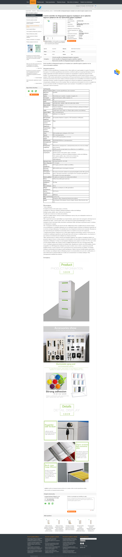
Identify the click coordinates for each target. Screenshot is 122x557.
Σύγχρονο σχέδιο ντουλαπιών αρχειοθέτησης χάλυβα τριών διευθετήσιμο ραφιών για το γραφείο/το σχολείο (52, 540)
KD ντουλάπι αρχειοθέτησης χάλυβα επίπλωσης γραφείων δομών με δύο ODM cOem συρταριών (52, 544)
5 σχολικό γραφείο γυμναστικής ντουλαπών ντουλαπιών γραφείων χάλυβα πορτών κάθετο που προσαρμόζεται (69, 544)
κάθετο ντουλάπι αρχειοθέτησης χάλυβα (78, 488)
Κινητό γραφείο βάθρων (31, 29)
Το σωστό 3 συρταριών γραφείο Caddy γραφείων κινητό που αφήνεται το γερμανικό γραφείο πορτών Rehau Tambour (34, 544)
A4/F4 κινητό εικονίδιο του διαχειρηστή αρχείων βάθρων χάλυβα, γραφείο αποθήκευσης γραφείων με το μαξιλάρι (34, 539)
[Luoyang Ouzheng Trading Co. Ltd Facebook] (83, 544)
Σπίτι (28, 2)
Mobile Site (83, 547)
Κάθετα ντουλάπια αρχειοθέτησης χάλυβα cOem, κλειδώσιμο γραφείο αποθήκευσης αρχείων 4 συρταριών (59, 528)
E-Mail (81, 545)
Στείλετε (82, 540)
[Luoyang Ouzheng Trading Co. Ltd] (39, 6)
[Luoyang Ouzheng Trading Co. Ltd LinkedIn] (81, 544)
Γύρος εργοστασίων (50, 2)
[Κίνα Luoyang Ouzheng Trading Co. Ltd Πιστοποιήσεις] (30, 48)
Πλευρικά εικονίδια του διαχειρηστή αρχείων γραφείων (33, 23)
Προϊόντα (33, 2)
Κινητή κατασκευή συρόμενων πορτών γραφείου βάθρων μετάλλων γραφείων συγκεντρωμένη (34, 551)
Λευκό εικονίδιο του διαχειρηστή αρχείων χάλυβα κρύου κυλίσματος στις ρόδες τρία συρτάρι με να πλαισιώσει (34, 547)
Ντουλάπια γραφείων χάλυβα (31, 17)
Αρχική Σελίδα (28, 10)
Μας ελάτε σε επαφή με (73, 2)
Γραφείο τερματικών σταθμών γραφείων (32, 37)
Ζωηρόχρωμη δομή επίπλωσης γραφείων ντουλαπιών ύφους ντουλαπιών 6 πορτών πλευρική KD (69, 551)
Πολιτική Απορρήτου (34, 556)
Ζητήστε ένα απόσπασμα (86, 2)
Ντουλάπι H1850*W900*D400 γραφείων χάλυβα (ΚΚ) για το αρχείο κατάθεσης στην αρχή (52, 551)
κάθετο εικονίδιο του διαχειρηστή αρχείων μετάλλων (54, 490)
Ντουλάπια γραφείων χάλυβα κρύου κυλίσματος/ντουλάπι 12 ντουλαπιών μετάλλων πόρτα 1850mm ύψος (70, 539)
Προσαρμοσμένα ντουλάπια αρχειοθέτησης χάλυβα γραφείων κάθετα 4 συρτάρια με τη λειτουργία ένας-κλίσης (91, 529)
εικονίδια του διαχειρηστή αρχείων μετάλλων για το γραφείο (59, 488)
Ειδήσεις (29, 6)
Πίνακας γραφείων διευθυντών (32, 41)
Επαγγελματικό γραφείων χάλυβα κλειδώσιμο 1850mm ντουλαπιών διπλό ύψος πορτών (70, 547)
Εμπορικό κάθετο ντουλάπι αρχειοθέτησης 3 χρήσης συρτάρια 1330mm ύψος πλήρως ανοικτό (80, 529)
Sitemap (85, 545)
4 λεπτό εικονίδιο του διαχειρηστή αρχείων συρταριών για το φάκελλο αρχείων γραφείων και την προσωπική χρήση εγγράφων (55, 42)
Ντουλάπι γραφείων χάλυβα (31, 20)
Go (95, 7)
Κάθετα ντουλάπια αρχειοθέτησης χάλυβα (45, 10)
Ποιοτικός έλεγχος (61, 2)
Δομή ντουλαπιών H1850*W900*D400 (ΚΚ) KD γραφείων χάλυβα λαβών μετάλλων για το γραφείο (52, 547)
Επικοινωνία (72, 40)
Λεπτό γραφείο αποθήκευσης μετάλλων (33, 31)
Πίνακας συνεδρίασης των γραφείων (33, 39)
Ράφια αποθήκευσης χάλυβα (31, 33)
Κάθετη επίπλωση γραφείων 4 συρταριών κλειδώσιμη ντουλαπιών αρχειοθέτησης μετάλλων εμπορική (48, 528)
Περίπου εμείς (40, 2)
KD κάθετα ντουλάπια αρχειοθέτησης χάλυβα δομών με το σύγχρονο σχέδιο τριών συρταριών (69, 527)
